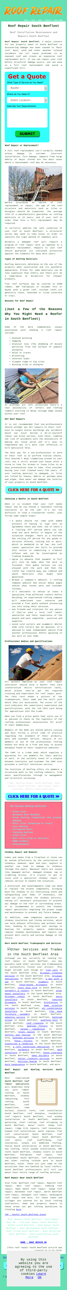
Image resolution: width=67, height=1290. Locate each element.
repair (45, 59)
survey (8, 234)
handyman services (23, 1038)
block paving (27, 1032)
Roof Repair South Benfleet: (22, 42)
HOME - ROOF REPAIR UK (33, 1242)
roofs (53, 290)
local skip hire (27, 988)
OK (40, 1277)
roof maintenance (52, 1158)
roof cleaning (35, 1023)
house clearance (52, 1053)
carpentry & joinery (17, 991)
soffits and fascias (18, 1035)
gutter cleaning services (33, 1059)
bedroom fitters (37, 1026)
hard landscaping (15, 1064)
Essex (21, 1164)
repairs (38, 427)
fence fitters (23, 1041)
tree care (52, 970)
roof (55, 217)
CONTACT (48, 20)
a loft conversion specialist (31, 1047)
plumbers (43, 982)
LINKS (33, 20)
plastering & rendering (19, 1044)
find (13, 1183)
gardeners (23, 1050)
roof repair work (29, 245)
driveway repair (15, 996)
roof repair (54, 330)
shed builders (40, 1055)
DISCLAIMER (58, 20)
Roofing (9, 264)
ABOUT (40, 20)
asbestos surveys (15, 1017)
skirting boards (27, 1061)
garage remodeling (32, 1029)
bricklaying (51, 1002)
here (18, 1209)
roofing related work (34, 1161)
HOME (26, 20)
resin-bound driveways (33, 985)
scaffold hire (49, 1020)
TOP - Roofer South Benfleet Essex (25, 1214)
